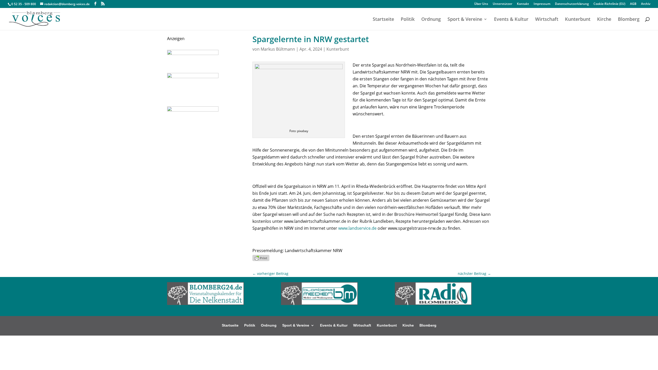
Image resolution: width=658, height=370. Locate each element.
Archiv (645, 4)
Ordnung (431, 19)
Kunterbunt (577, 19)
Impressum (542, 4)
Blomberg (628, 19)
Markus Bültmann (278, 49)
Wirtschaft (546, 19)
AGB (633, 4)
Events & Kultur (511, 19)
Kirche (604, 19)
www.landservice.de (357, 228)
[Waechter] (192, 53)
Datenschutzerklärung (572, 4)
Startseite (383, 19)
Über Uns (481, 4)
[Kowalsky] (192, 110)
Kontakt (523, 4)
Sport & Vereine (464, 19)
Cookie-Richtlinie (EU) (609, 4)
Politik (408, 19)
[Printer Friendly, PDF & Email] (260, 257)
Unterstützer (502, 4)
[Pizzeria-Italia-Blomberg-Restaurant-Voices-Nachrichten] (192, 76)
